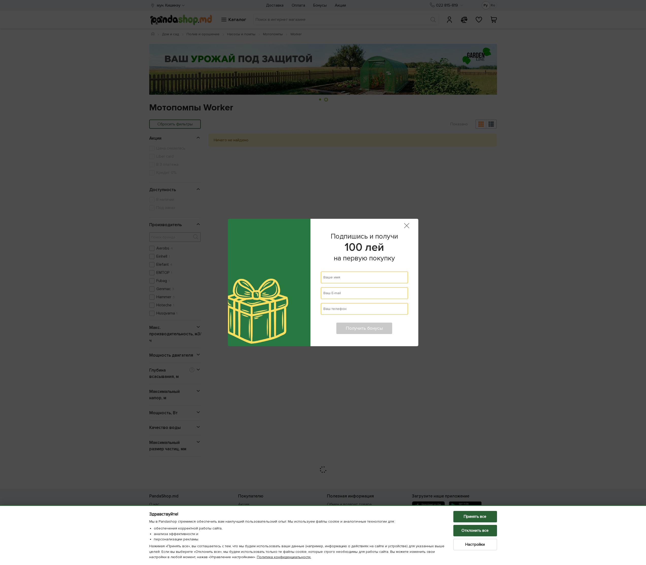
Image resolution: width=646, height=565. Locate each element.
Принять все (475, 516)
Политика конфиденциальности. (284, 557)
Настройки (475, 544)
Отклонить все (475, 530)
